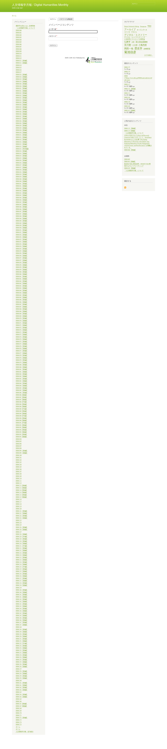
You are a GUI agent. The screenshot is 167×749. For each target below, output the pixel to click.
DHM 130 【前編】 (22, 541)
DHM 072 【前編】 (22, 328)
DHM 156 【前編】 (22, 664)
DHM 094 (18, 439)
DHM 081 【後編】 (22, 372)
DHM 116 (18, 499)
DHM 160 (18, 680)
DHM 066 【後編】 (22, 302)
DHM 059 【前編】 (22, 267)
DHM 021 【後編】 (22, 91)
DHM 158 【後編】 (22, 673)
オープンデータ (142, 30)
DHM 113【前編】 (21, 485)
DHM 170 (18, 713)
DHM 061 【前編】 (22, 276)
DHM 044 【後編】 (22, 200)
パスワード (52, 36)
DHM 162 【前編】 (22, 687)
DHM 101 (18, 458)
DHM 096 (18, 444)
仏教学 (127, 41)
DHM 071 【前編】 (22, 323)
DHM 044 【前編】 (22, 198)
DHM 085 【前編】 (22, 388)
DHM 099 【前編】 (22, 451)
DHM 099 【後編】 (22, 453)
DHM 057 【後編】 (22, 260)
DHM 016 (18, 70)
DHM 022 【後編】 (22, 95)
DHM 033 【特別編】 (22, 149)
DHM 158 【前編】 (22, 671)
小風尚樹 (142, 44)
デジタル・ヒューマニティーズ (134, 37)
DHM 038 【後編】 (22, 172)
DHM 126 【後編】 (22, 529)
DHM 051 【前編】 (22, 230)
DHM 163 (18, 692)
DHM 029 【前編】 (22, 125)
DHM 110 (18, 478)
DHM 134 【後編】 (22, 564)
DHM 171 (18, 715)
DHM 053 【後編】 (22, 242)
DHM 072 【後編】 (22, 330)
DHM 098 (18, 448)
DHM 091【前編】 (21, 425)
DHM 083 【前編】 (22, 379)
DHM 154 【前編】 (22, 655)
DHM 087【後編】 (21, 399)
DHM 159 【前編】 (22, 676)
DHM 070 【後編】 (22, 321)
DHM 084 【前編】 (22, 383)
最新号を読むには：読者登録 (25, 26)
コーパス (127, 32)
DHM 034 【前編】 (22, 151)
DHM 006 (18, 44)
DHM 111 (18, 481)
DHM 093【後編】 (21, 437)
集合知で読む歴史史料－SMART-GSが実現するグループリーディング (137, 165)
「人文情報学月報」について (25, 28)
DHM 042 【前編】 (22, 188)
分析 (133, 42)
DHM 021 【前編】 (22, 88)
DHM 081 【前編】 (22, 369)
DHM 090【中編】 (21, 416)
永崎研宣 (146, 48)
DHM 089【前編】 (21, 411)
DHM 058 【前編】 (22, 262)
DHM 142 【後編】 (22, 601)
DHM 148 (18, 627)
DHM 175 (18, 725)
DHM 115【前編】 (21, 495)
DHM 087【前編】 (21, 397)
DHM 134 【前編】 (22, 562)
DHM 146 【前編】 (22, 618)
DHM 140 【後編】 (22, 592)
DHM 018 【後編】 (22, 77)
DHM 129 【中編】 (22, 537)
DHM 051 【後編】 (22, 232)
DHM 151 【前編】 (22, 639)
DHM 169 (18, 711)
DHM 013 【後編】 (22, 63)
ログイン (135, 4)
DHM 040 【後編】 (22, 181)
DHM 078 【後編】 (22, 358)
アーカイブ (130, 29)
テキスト (134, 32)
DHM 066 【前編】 (22, 300)
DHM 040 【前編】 (22, 179)
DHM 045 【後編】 (22, 204)
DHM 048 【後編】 (22, 218)
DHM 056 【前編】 (22, 253)
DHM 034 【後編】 (22, 153)
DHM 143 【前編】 (22, 604)
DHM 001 (18, 33)
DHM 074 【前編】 (22, 337)
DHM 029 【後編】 (22, 128)
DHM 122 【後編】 (22, 518)
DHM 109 (18, 476)
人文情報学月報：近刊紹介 (25, 732)
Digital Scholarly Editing (131, 26)
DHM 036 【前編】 (22, 160)
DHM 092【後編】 (21, 432)
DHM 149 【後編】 (22, 632)
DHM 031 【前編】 (22, 135)
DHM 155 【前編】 (22, 660)
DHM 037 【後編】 (22, 167)
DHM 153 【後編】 (22, 653)
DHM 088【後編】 (21, 406)
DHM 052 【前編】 (22, 235)
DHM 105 (18, 467)
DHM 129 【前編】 (22, 539)
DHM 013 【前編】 (22, 61)
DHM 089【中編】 (21, 409)
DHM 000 (18, 30)
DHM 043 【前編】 (22, 193)
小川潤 (134, 45)
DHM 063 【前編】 (22, 286)
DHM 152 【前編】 (22, 646)
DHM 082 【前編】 (22, 374)
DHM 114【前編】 (21, 490)
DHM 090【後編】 (21, 420)
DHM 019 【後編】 (22, 81)
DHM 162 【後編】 (22, 690)
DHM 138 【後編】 (22, 585)
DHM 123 (18, 520)
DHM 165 (18, 699)
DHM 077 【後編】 (22, 353)
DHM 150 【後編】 (22, 636)
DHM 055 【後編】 (22, 251)
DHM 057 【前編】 (22, 258)
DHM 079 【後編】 (22, 362)
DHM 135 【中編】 (22, 567)
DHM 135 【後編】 (22, 571)
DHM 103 (18, 462)
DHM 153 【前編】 (22, 650)
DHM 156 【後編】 (22, 666)
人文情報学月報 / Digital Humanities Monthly (40, 4)
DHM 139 (18, 588)
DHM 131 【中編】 (22, 546)
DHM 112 (18, 483)
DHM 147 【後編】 (22, 625)
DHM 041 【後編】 (22, 186)
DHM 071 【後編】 (22, 325)
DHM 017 (18, 72)
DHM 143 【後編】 (22, 606)
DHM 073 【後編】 (22, 334)
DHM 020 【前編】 (22, 84)
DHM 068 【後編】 (22, 311)
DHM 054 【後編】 (22, 246)
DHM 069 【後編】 (22, 316)
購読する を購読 (125, 188)
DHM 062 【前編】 (22, 281)
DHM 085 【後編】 (22, 390)
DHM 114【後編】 (21, 492)
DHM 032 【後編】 (22, 142)
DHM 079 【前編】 (22, 360)
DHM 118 (18, 504)
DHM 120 (18, 509)
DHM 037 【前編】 (22, 165)
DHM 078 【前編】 (22, 355)
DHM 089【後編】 (21, 413)
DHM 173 (18, 720)
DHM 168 (18, 708)
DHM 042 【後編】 (22, 191)
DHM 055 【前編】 (22, 249)
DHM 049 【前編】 (22, 221)
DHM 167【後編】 (21, 706)
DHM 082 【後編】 (22, 376)
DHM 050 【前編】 (22, 225)
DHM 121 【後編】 (22, 513)
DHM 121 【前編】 (22, 511)
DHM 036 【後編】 (22, 163)
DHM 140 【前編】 (22, 590)
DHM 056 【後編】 (22, 256)
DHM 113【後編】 (21, 488)
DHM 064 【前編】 (22, 290)
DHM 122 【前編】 (22, 516)
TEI (149, 26)
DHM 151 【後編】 (22, 641)
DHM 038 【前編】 (22, 170)
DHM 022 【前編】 (22, 93)
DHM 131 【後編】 (22, 550)
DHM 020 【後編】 (22, 86)
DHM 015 (18, 67)
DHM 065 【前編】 (22, 295)
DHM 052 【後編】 (22, 237)
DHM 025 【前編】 (22, 107)
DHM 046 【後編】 (22, 209)
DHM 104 (18, 465)
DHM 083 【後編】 (22, 381)
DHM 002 (18, 35)
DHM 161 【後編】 (22, 685)
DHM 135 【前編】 (22, 569)
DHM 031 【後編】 (22, 137)
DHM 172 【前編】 (22, 718)
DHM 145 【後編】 (22, 615)
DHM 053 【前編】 (22, 239)
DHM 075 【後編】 (22, 344)
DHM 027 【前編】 (22, 116)
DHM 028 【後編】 (22, 123)
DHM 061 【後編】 (22, 279)
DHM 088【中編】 (21, 402)
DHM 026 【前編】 (22, 112)
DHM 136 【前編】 (22, 574)
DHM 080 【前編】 (22, 365)
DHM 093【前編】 (21, 434)
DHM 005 (18, 42)
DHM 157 (18, 669)
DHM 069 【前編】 (22, 314)
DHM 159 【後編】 (22, 678)
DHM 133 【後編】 (22, 560)
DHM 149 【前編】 (22, 629)
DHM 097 (18, 446)
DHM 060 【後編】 (22, 274)
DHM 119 (18, 506)
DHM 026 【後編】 (22, 114)
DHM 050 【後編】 (22, 228)
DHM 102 (18, 460)
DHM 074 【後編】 (22, 339)
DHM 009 (18, 51)
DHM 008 (18, 49)
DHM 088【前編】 (21, 404)
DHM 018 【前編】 (22, 74)
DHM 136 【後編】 (22, 576)
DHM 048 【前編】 (22, 216)
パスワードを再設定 (65, 19)
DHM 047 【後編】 (22, 214)
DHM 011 (18, 56)
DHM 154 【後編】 (22, 657)
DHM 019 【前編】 (22, 79)
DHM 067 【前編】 (22, 304)
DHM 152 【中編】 (22, 643)
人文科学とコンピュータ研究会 (134, 39)
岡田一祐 (128, 48)
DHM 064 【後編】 (22, 293)
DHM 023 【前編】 (22, 98)
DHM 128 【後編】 (22, 534)
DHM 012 (18, 58)
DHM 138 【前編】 (22, 583)
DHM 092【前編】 (21, 430)
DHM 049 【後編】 (22, 223)
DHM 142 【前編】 (22, 599)
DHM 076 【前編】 (22, 346)
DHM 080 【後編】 (22, 367)
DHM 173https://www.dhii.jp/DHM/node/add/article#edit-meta (138, 78)
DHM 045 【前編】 (22, 202)
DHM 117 (18, 502)
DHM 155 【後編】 (22, 662)
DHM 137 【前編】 (22, 578)
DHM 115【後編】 (21, 497)
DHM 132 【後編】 (22, 555)
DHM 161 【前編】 (22, 683)
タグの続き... (148, 55)
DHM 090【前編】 (21, 418)
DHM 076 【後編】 (22, 348)
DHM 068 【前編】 (22, 309)
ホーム (14, 15)
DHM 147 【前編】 (22, 622)
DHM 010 (18, 53)
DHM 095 (18, 441)
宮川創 (127, 44)
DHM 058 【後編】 (22, 265)
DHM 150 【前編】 (22, 634)
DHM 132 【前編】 (22, 553)
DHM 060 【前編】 (22, 272)
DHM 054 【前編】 (22, 244)
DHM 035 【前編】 (22, 156)
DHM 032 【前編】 (22, 139)
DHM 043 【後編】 (22, 195)
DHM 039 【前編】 (22, 174)
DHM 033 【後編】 (22, 146)
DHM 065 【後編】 (22, 297)
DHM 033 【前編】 (22, 144)
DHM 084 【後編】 (22, 386)
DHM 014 (18, 65)
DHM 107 (18, 471)
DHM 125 (18, 525)
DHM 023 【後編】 (22, 100)
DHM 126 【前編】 (22, 527)
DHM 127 (18, 532)
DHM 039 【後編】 (22, 177)
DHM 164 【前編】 (22, 694)
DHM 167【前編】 (21, 704)
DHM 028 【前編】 (22, 121)
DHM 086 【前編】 (22, 393)
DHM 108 (18, 474)
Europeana (143, 26)
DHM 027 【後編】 (22, 119)
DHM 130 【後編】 (22, 543)
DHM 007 (18, 47)
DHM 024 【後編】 (22, 105)
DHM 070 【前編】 (22, 318)
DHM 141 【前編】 (22, 595)
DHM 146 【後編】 (22, 620)
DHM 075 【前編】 (22, 341)
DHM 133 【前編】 (22, 557)
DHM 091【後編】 (21, 427)
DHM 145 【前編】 (22, 613)
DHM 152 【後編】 (22, 648)
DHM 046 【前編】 (22, 207)
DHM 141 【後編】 (22, 597)
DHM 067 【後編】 (22, 307)
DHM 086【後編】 (21, 395)
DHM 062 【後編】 (22, 283)
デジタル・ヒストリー (135, 34)
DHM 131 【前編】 (22, 548)
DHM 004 (18, 40)
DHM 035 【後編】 (22, 158)
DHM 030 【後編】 (22, 132)
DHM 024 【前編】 (22, 102)
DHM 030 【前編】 (22, 130)
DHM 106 (18, 469)
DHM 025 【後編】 (22, 109)
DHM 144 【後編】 (22, 611)
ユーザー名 (52, 29)
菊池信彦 (130, 52)
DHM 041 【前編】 (22, 184)
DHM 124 (18, 523)
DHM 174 (18, 722)
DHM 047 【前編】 (22, 211)
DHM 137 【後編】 (22, 581)
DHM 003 (18, 37)
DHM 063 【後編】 (22, 288)
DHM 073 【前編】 (22, 332)
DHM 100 (18, 455)
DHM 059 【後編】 (22, 270)
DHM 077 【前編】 (22, 351)
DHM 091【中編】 (21, 423)
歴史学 (138, 48)
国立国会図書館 (142, 42)
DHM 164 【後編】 (22, 697)
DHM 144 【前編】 (22, 608)
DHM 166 (18, 701)
